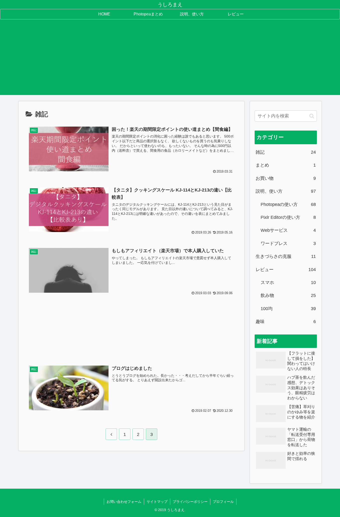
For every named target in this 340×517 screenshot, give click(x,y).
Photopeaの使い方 (288, 204)
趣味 (286, 321)
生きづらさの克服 (286, 256)
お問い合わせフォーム (124, 502)
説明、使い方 (286, 191)
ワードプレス (288, 243)
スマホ (288, 282)
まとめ (286, 165)
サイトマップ (157, 502)
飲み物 (288, 295)
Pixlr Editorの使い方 (288, 217)
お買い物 (286, 178)
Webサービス (288, 230)
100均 (288, 308)
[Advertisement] (170, 60)
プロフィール (223, 502)
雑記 (286, 152)
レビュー (286, 269)
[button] (311, 116)
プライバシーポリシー (190, 502)
